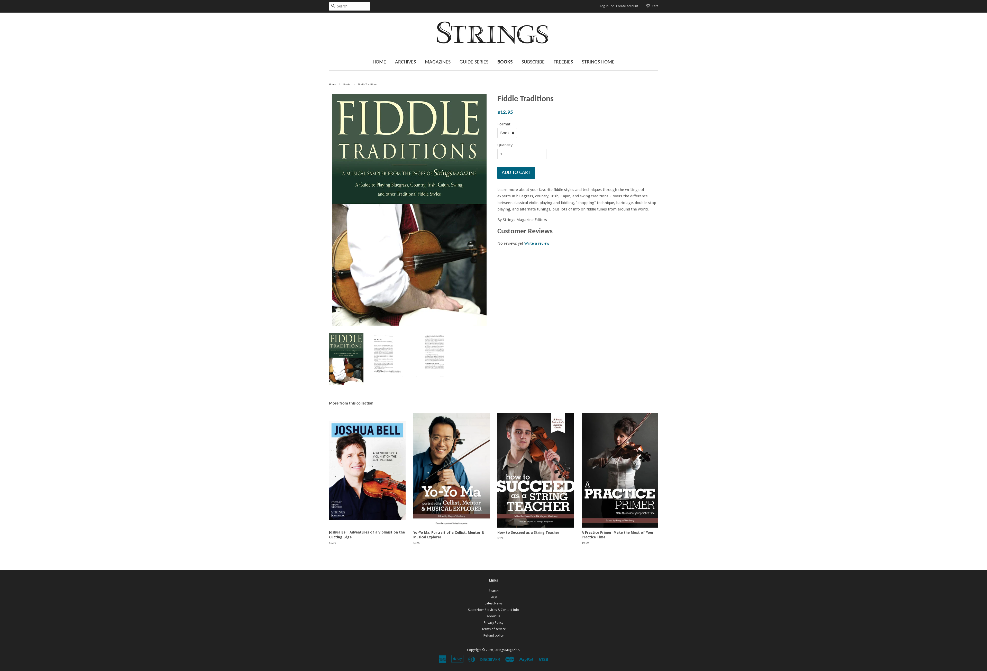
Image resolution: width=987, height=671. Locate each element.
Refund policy (493, 635)
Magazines (438, 62)
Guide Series (474, 62)
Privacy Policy (493, 622)
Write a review (536, 243)
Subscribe (533, 62)
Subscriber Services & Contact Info (493, 610)
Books (505, 62)
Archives (405, 62)
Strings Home (598, 62)
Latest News (493, 603)
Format (503, 124)
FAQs (493, 597)
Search (494, 591)
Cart (655, 6)
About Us (493, 616)
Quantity (505, 145)
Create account (627, 6)
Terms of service (493, 629)
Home (379, 62)
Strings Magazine (507, 650)
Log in (604, 6)
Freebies (563, 62)
